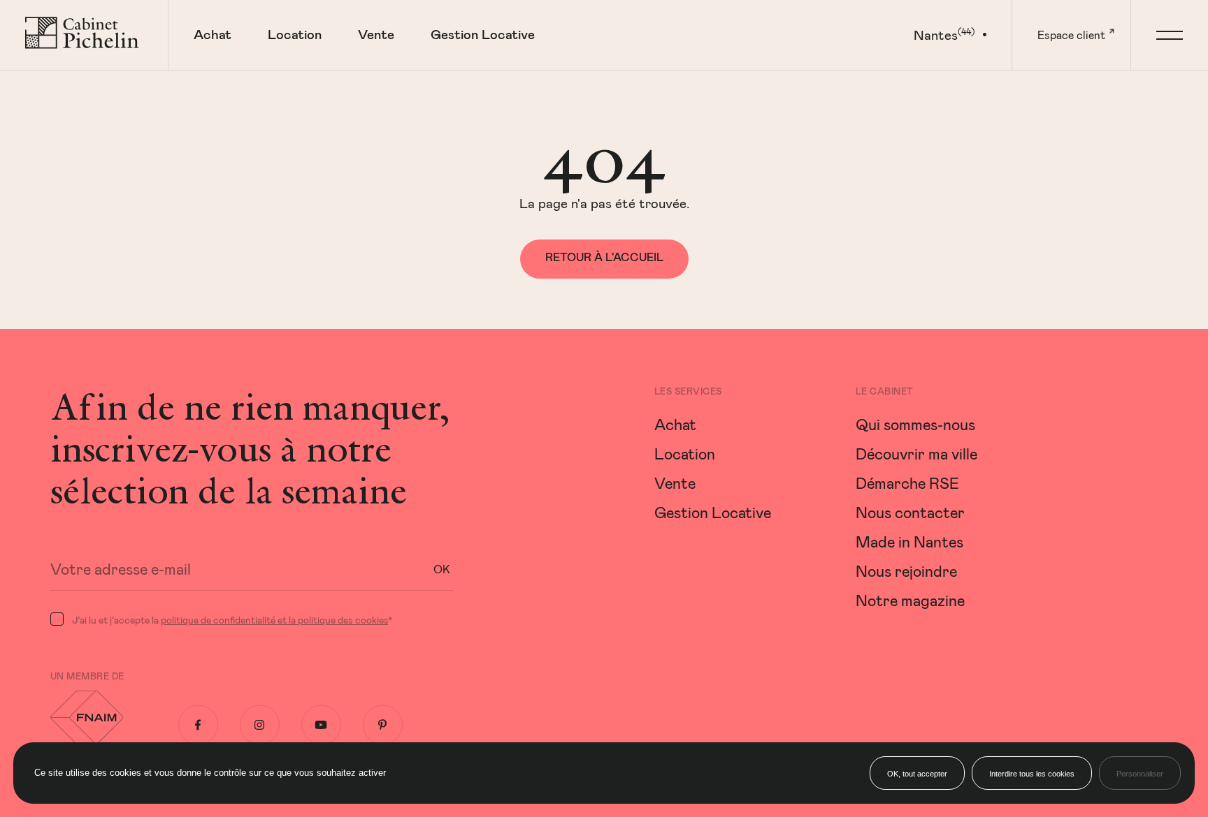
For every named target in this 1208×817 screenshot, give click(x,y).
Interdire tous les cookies (1031, 774)
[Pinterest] (382, 724)
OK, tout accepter (917, 774)
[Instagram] (259, 724)
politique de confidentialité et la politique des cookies (274, 620)
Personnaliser (1139, 774)
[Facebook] (198, 724)
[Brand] (84, 35)
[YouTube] (321, 724)
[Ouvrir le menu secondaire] (1169, 35)
